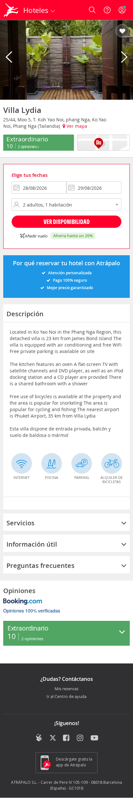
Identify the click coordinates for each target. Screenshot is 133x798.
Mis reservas (66, 689)
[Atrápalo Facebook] (66, 738)
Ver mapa (76, 126)
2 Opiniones (27, 146)
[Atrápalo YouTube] (94, 738)
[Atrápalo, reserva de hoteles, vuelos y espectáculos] (11, 10)
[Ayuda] (107, 10)
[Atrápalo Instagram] (80, 738)
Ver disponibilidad (67, 221)
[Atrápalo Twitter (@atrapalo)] (52, 738)
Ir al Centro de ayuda (66, 696)
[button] (122, 31)
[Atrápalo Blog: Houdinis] (39, 737)
